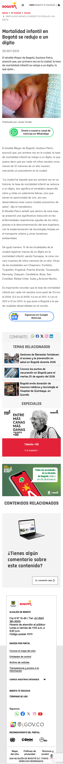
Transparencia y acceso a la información (24, 669)
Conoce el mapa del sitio (23, 650)
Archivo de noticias (19, 662)
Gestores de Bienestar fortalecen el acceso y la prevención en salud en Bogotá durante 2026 (39, 358)
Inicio (5, 13)
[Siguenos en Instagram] (34, 714)
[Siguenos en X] (28, 714)
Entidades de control (20, 656)
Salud (27, 13)
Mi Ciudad (16, 13)
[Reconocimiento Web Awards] (43, 739)
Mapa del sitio (15, 752)
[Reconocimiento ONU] (12, 739)
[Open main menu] (23, 5)
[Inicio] (9, 5)
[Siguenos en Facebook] (17, 714)
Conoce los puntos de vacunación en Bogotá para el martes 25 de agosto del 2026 (37, 372)
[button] (32, 337)
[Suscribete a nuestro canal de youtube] (40, 714)
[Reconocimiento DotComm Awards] (27, 739)
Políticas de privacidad (30, 752)
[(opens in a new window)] (46, 337)
